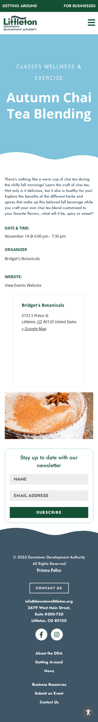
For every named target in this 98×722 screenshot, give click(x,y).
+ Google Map (34, 328)
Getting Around (19, 6)
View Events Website (23, 285)
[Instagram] (57, 634)
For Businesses (80, 6)
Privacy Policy (49, 570)
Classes (29, 66)
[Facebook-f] (41, 634)
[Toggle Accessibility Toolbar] (88, 712)
